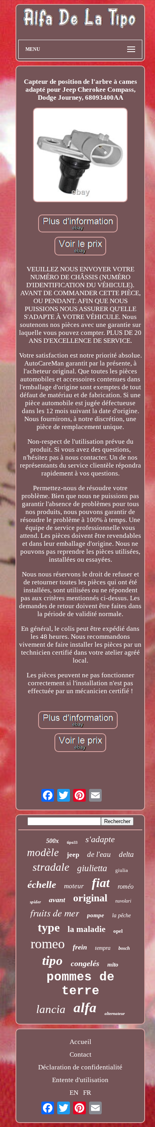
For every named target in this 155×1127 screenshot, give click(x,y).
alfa (85, 1007)
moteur (74, 886)
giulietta (92, 868)
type (49, 927)
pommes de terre (80, 984)
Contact (80, 1054)
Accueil (80, 1042)
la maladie (86, 929)
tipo (52, 960)
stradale (51, 867)
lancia (51, 1009)
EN (74, 1092)
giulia (121, 870)
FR (87, 1092)
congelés (85, 963)
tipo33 (72, 842)
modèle (43, 852)
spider (35, 901)
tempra (102, 948)
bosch (124, 948)
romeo (48, 943)
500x (52, 840)
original (90, 898)
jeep (73, 854)
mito (112, 964)
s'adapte (100, 839)
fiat (101, 883)
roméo (126, 886)
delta (126, 854)
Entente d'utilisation (80, 1080)
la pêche (121, 915)
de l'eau (99, 854)
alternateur (115, 1013)
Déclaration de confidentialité (80, 1067)
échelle (41, 884)
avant (57, 900)
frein (80, 947)
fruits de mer (54, 912)
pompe (95, 915)
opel (118, 931)
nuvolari (123, 901)
